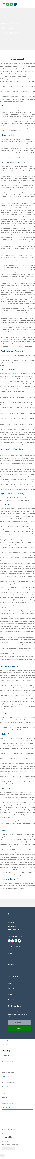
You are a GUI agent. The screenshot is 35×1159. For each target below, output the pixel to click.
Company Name (6, 1076)
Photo (3, 1048)
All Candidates (11, 983)
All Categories (11, 959)
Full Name (5, 1055)
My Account (11, 970)
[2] (3, 4)
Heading (4, 1097)
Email (3, 1066)
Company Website (7, 1086)
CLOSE (2, 1155)
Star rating (5, 1133)
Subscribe (19, 1028)
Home (3, 23)
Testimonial (5, 1107)
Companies (11, 964)
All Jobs (10, 953)
